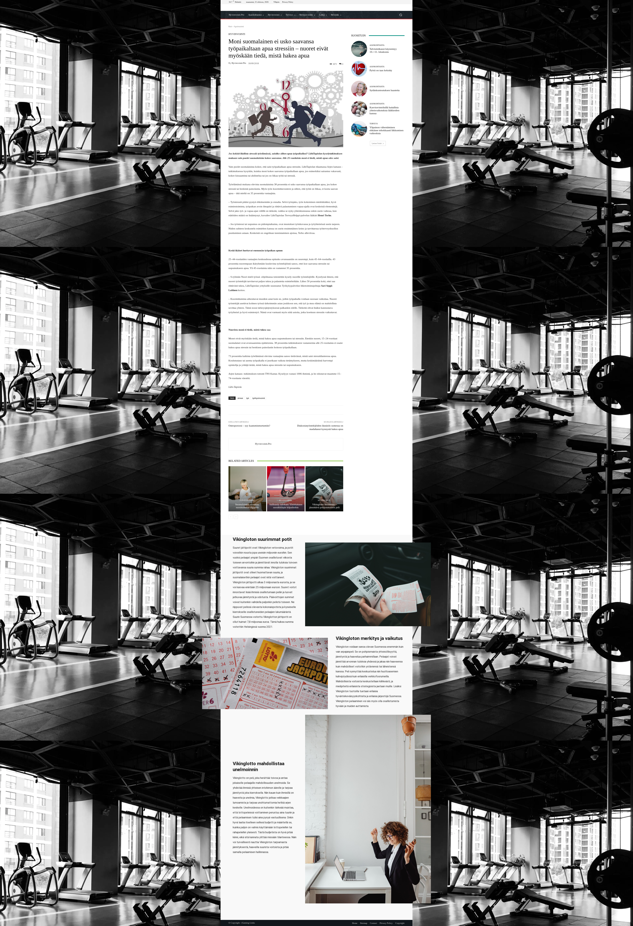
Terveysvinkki (247, 500)
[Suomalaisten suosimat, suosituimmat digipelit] (247, 488)
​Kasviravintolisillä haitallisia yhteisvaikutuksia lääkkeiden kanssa (384, 110)
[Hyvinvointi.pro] (242, 444)
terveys (374, 124)
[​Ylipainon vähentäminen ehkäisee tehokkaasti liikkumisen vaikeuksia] (359, 129)
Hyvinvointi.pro (239, 63)
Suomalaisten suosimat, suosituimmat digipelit (247, 506)
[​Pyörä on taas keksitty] (359, 69)
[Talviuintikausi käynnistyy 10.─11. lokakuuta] (359, 49)
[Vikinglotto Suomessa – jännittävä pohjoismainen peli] (324, 488)
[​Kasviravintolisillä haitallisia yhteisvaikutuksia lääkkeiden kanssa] (359, 109)
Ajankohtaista (377, 45)
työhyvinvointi (258, 398)
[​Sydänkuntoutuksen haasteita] (359, 89)
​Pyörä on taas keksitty (381, 70)
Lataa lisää (377, 143)
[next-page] (236, 517)
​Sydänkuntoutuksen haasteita (385, 90)
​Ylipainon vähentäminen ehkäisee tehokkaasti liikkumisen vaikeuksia (387, 130)
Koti (230, 26)
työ (247, 398)
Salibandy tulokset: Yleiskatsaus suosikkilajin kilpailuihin (285, 506)
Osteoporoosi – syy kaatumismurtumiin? (249, 425)
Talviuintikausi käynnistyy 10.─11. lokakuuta (383, 50)
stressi (240, 398)
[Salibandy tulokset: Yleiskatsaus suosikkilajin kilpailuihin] (286, 488)
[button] (401, 15)
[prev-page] (230, 517)
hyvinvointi (239, 26)
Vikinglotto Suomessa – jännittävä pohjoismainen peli (324, 506)
